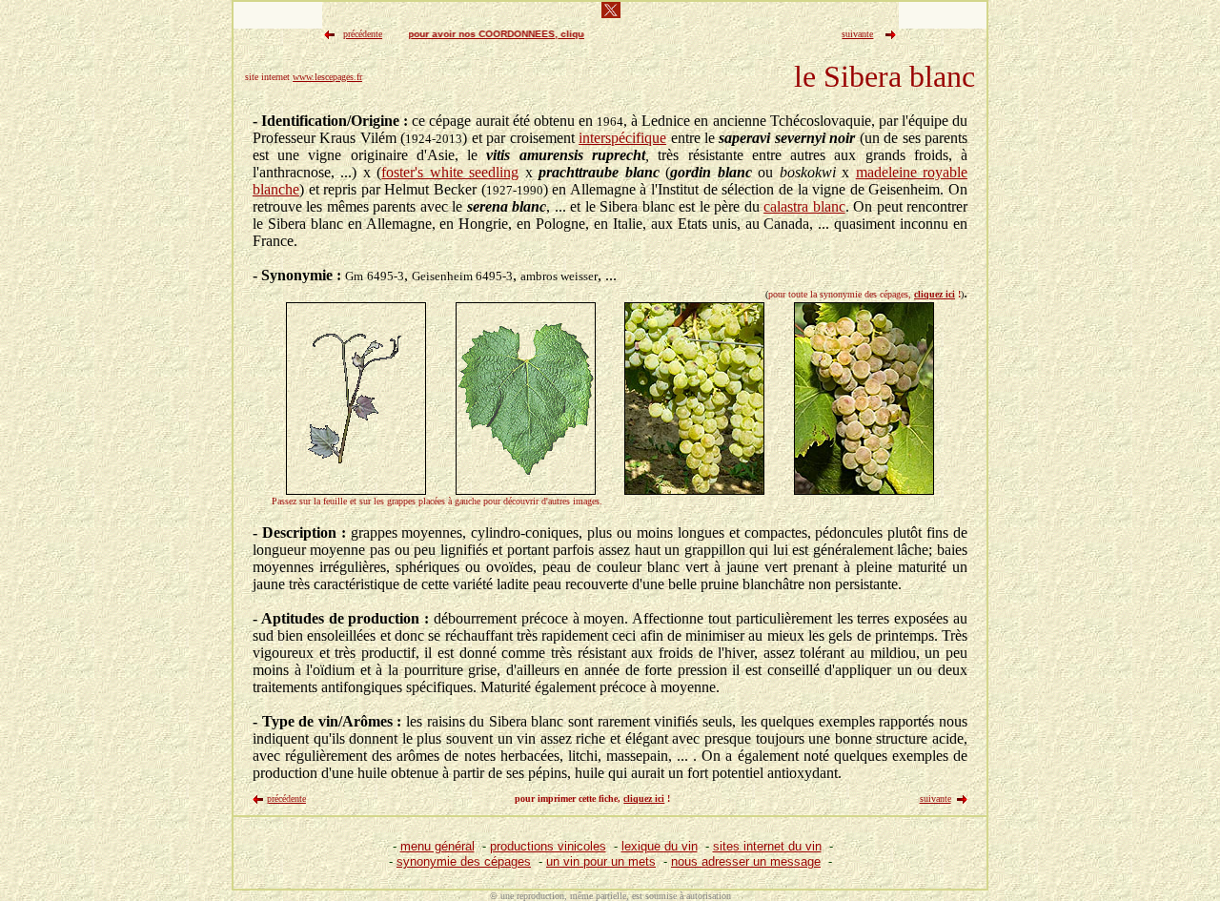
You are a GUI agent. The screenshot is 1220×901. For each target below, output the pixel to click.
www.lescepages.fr (327, 77)
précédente (286, 798)
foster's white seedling (449, 172)
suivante (935, 798)
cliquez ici (934, 294)
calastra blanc (803, 206)
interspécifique (622, 138)
